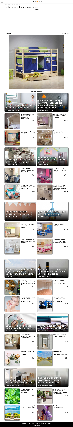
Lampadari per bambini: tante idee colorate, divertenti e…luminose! (52, 214)
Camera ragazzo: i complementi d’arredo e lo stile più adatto (27, 170)
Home (6, 4)
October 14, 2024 (47, 385)
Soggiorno (8, 385)
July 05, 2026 (13, 276)
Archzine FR (42, 423)
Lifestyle (8, 276)
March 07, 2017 (48, 219)
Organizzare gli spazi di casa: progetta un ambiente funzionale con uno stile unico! (60, 391)
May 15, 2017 (14, 164)
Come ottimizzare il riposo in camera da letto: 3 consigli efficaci (28, 336)
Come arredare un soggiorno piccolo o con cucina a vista (19, 381)
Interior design (11, 4)
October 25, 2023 (15, 110)
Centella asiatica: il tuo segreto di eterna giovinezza (27, 390)
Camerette (17, 4)
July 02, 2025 (14, 330)
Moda (39, 330)
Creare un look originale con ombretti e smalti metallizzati (51, 327)
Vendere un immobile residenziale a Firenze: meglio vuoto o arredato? (60, 353)
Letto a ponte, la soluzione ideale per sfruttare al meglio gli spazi (51, 159)
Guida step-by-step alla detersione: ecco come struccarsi (27, 353)
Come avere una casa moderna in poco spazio (60, 335)
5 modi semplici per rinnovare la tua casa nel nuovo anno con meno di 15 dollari (28, 283)
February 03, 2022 (48, 110)
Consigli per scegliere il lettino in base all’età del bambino (20, 106)
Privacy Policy (34, 423)
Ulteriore (65, 33)
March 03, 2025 (45, 330)
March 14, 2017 (15, 219)
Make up (8, 330)
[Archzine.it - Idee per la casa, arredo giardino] (36, 1)
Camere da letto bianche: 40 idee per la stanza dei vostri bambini (28, 241)
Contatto (24, 423)
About (28, 423)
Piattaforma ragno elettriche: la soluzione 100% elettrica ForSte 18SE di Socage (59, 299)
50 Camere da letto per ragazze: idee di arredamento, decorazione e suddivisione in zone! (27, 117)
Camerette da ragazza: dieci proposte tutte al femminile (59, 115)
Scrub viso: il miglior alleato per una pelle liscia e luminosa (20, 327)
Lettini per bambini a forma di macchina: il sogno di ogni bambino (59, 241)
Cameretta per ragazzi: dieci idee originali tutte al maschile (28, 132)
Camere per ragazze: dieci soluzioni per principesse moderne (59, 132)
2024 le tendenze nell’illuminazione (58, 406)
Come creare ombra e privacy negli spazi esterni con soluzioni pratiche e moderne (20, 271)
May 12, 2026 (46, 276)
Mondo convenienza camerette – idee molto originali (59, 224)
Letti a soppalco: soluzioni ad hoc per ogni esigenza (19, 161)
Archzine (49, 423)
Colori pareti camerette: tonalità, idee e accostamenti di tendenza (19, 214)
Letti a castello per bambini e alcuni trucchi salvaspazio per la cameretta (27, 225)
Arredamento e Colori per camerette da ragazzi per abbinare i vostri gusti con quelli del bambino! (50, 104)
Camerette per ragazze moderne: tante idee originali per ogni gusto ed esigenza (59, 187)
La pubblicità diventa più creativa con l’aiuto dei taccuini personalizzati (49, 380)
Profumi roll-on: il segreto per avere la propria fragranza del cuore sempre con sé (52, 271)
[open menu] (1, 1)
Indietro (8, 33)
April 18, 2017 (47, 164)
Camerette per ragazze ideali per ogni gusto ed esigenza (59, 170)
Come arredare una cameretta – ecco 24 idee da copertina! (28, 187)
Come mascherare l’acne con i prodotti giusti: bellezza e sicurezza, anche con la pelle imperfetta (28, 300)
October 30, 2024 (15, 385)
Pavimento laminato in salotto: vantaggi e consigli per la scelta (59, 282)
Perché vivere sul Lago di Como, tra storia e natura (28, 406)
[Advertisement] (36, 21)
